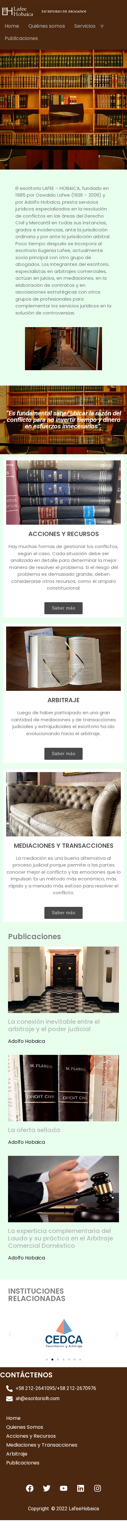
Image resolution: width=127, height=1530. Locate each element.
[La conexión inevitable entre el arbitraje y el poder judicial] (63, 1009)
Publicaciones (21, 38)
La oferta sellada (34, 1130)
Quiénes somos (46, 26)
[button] (10, 1334)
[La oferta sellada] (63, 1117)
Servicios (85, 26)
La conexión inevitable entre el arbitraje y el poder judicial (54, 1025)
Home (12, 26)
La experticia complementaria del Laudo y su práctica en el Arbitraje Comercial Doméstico (60, 1238)
